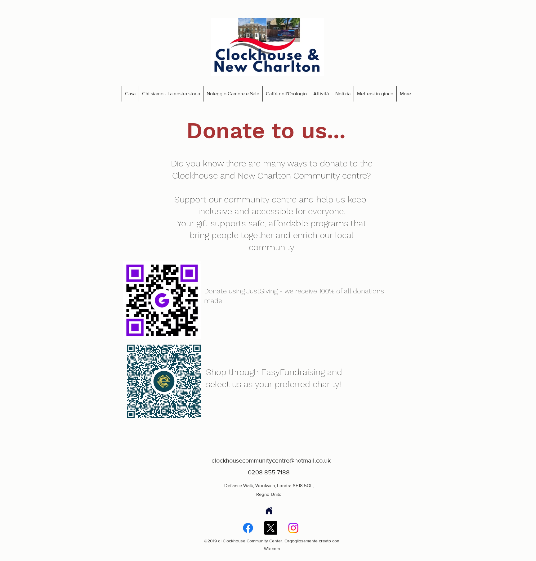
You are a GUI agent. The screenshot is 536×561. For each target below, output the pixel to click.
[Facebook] (248, 528)
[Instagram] (293, 528)
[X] (270, 528)
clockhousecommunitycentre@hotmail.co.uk (271, 460)
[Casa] (269, 510)
